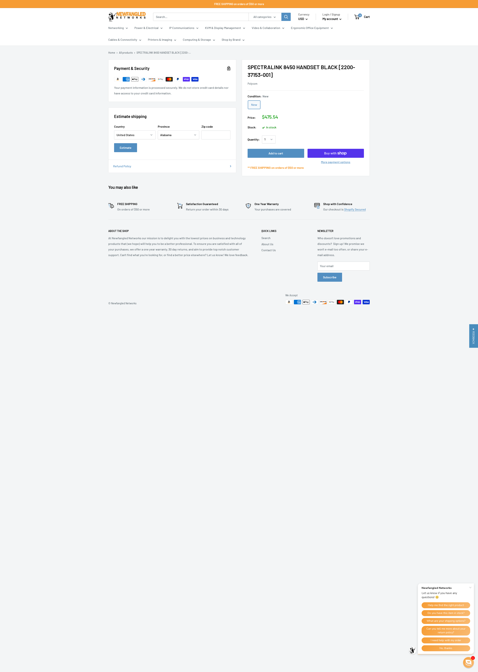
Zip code (207, 126)
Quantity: (254, 139)
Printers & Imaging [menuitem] (160, 39)
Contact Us (268, 250)
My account (330, 19)
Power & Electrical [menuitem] (146, 28)
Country (119, 126)
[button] (473, 336)
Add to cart (276, 153)
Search (266, 238)
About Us (267, 244)
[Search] (286, 17)
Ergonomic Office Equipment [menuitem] (310, 28)
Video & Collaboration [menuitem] (266, 28)
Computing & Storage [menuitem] (197, 39)
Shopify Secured (355, 209)
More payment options (335, 162)
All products (126, 52)
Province (164, 126)
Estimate (125, 147)
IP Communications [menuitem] (181, 28)
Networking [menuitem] (116, 28)
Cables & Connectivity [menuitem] (122, 39)
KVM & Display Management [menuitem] (223, 28)
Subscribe (329, 277)
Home (111, 52)
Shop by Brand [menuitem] (231, 39)
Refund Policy (122, 166)
